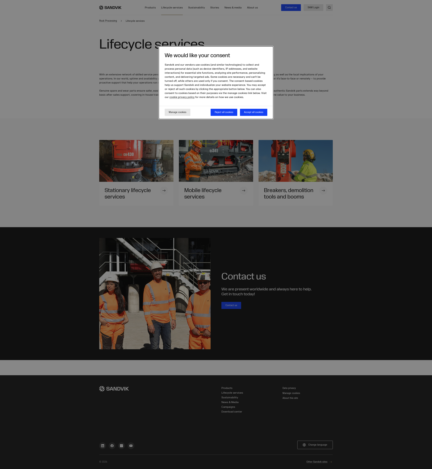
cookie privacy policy (182, 97)
